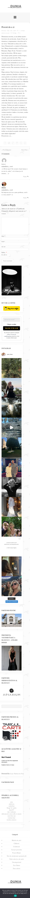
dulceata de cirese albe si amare (11, 814)
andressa (11, 804)
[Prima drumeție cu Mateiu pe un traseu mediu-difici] (12, 527)
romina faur (11, 818)
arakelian (11, 806)
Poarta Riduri (16, 853)
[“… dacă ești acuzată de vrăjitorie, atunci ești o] (12, 388)
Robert (4, 164)
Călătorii (16, 843)
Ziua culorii (16, 868)
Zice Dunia (16, 865)
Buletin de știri (16, 840)
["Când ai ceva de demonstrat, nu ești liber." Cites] (12, 487)
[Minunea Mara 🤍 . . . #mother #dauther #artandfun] (12, 566)
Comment (4, 213)
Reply (25, 176)
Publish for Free (19, 774)
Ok (15, 895)
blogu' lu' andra (11, 808)
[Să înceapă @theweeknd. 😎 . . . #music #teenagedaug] (12, 586)
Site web (3, 246)
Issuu (11, 774)
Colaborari (16, 847)
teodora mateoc (11, 820)
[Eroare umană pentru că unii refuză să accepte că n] (12, 427)
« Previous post (6, 150)
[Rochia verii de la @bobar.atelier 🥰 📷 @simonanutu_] (12, 507)
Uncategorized (16, 862)
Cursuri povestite (16, 850)
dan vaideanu (11, 812)
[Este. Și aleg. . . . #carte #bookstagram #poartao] (12, 546)
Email (3, 241)
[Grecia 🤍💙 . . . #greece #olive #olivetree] (12, 368)
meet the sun (12, 816)
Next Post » (24, 150)
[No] (28, 893)
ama (11, 802)
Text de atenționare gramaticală (16, 856)
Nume (3, 236)
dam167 (11, 810)
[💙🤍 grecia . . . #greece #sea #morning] (12, 408)
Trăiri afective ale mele (16, 859)
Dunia (4, 30)
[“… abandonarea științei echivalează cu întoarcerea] (12, 447)
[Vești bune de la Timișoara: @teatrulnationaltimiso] (12, 467)
